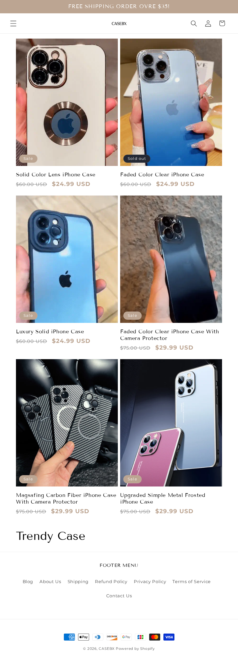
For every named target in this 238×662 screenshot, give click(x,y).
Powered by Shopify (135, 648)
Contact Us (119, 595)
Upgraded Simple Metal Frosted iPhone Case (162, 498)
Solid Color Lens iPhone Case (55, 174)
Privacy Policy (150, 581)
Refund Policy (111, 581)
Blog (28, 581)
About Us (50, 581)
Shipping (78, 581)
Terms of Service (191, 581)
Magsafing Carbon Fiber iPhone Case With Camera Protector (66, 498)
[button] (13, 23)
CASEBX (107, 648)
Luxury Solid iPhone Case (50, 331)
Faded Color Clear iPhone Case (162, 174)
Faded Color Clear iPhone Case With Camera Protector (169, 334)
